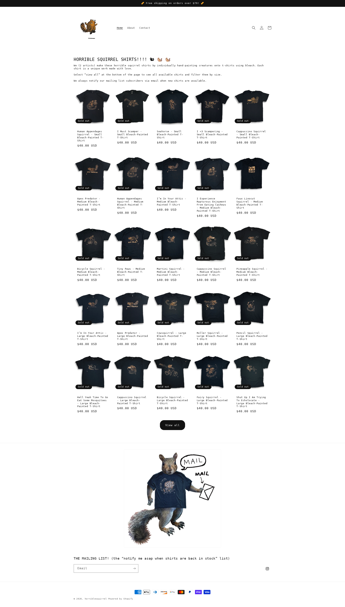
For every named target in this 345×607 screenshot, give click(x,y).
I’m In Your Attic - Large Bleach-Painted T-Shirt (92, 336)
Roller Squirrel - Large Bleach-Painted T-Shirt (212, 336)
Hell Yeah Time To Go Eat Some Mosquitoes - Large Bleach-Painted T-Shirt (92, 402)
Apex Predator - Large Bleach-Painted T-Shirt (132, 336)
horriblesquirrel (96, 599)
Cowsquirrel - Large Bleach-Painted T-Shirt (171, 336)
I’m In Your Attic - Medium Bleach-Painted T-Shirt (171, 201)
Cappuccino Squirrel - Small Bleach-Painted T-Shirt (251, 134)
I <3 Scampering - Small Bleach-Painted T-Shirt (212, 134)
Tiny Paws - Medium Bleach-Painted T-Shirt (131, 271)
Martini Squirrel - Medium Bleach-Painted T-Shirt (171, 271)
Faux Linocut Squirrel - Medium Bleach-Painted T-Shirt (249, 203)
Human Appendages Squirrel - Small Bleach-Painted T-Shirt (90, 136)
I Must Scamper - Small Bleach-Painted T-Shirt (132, 134)
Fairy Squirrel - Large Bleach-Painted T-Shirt (212, 400)
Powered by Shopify (120, 599)
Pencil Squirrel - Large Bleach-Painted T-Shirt (251, 336)
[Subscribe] (134, 568)
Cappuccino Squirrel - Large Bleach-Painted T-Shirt (131, 400)
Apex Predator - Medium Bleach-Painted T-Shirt (88, 201)
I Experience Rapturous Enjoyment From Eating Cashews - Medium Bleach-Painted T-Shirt (211, 204)
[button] (254, 28)
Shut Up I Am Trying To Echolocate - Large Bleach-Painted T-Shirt (251, 402)
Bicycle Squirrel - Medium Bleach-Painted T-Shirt (91, 271)
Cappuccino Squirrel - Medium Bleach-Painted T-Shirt (211, 271)
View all (172, 425)
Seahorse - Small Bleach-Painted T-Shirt (170, 134)
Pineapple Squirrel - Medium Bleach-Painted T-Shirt (251, 271)
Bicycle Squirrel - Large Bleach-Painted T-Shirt (172, 400)
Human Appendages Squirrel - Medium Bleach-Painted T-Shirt (130, 203)
